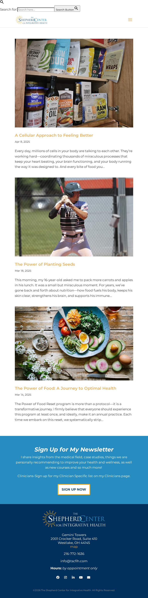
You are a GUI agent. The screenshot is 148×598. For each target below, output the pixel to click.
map (74, 547)
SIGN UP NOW (74, 489)
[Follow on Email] (89, 577)
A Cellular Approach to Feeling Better (54, 135)
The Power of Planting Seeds (45, 264)
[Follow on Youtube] (81, 577)
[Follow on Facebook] (58, 577)
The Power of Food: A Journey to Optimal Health (65, 388)
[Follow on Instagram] (65, 577)
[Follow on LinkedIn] (73, 577)
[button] (2, 3)
